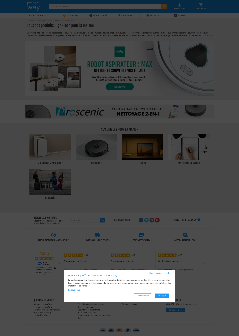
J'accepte (162, 296)
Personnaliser (143, 296)
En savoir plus (74, 290)
